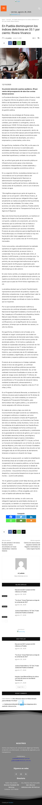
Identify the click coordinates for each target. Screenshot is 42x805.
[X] (15, 43)
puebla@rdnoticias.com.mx (21, 758)
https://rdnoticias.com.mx (21, 576)
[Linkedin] (31, 517)
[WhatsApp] (19, 43)
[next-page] (6, 621)
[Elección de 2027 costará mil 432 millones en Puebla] (7, 593)
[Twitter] (21, 517)
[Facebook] (10, 43)
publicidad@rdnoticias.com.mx (21, 760)
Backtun (11, 802)
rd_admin (9, 38)
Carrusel (8, 19)
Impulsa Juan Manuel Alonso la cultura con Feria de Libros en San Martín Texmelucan (27, 678)
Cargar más (20, 687)
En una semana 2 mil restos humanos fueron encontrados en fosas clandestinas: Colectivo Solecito (11, 547)
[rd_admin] (3, 38)
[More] (31, 520)
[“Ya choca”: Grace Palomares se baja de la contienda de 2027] (7, 603)
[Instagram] (21, 774)
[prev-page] (3, 621)
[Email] (23, 43)
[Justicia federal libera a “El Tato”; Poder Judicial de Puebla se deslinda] (7, 614)
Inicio (3, 19)
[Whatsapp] (11, 520)
